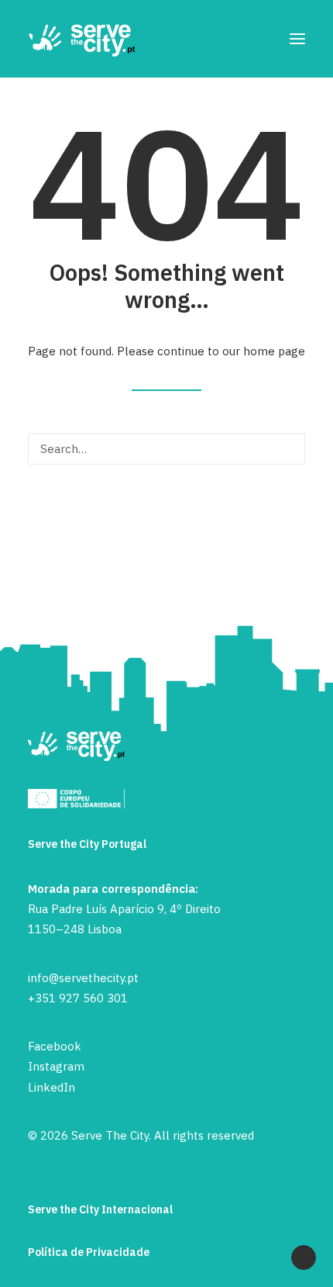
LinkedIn (51, 1087)
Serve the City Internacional (100, 1209)
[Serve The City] (82, 39)
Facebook (54, 1046)
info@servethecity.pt (83, 977)
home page (274, 351)
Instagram (56, 1066)
